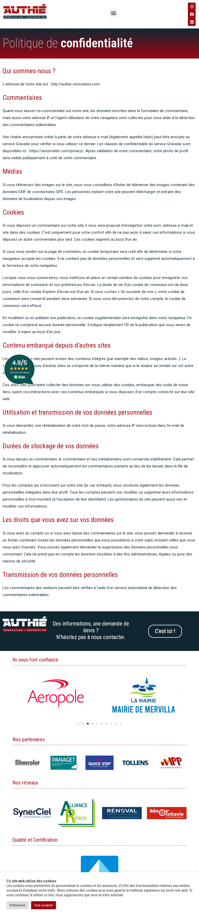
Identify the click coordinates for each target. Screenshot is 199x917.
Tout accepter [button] (43, 905)
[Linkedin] (192, 22)
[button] (113, 13)
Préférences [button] (17, 905)
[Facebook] (192, 14)
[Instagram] (192, 6)
